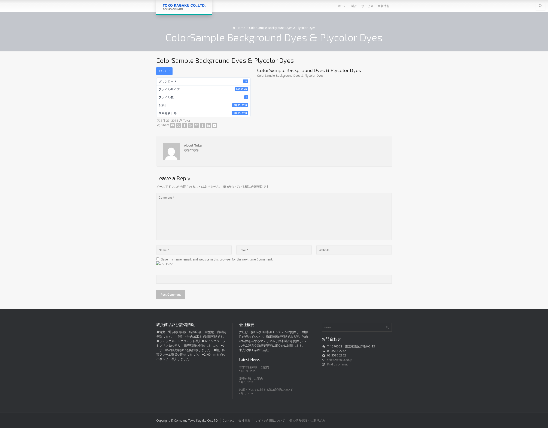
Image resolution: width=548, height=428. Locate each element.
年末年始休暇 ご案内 (254, 367)
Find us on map (337, 364)
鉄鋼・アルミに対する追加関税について (266, 390)
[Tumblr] (202, 125)
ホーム (342, 6)
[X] (178, 125)
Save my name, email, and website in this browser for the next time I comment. (217, 259)
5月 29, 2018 (169, 120)
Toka (186, 120)
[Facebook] (184, 125)
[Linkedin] (208, 125)
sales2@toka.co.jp (339, 360)
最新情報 (384, 6)
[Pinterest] (196, 125)
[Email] (172, 125)
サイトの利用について (270, 420)
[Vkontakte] (214, 125)
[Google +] (190, 125)
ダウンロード (164, 71)
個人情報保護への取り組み (307, 420)
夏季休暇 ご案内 (251, 378)
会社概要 (244, 420)
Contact (228, 420)
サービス (367, 6)
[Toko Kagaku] (184, 7)
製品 (354, 6)
